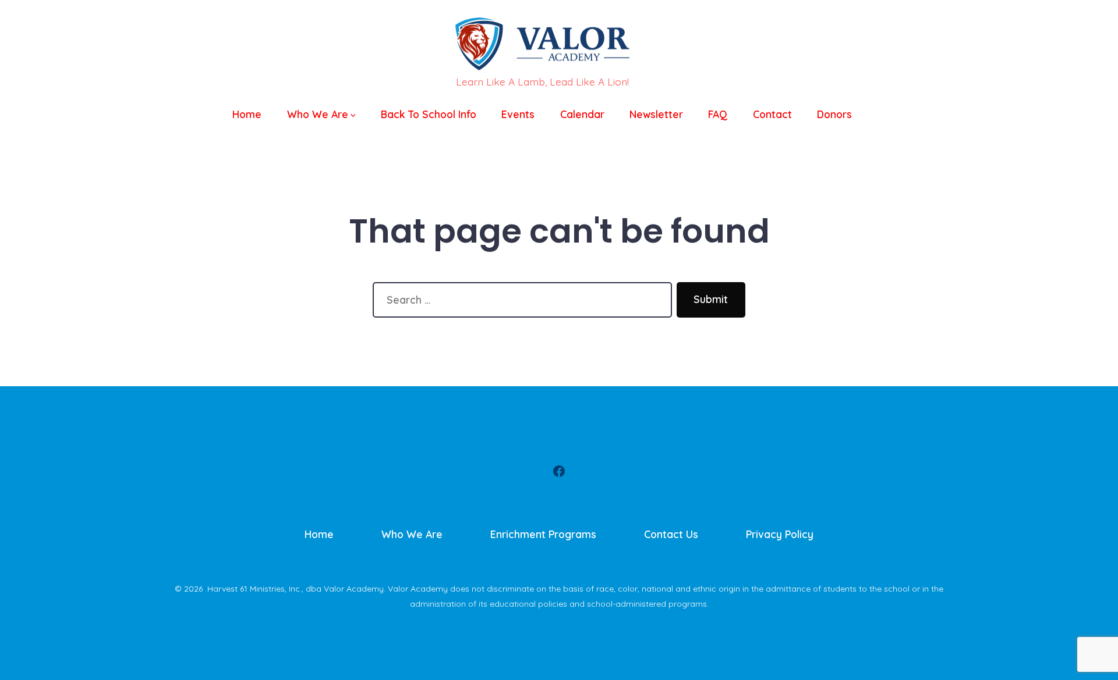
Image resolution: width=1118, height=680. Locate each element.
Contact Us (671, 534)
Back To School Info (428, 114)
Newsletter (656, 114)
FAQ (717, 114)
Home (246, 114)
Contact (772, 114)
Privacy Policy (779, 534)
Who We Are (317, 114)
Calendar (582, 114)
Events (518, 114)
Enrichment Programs (543, 534)
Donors (834, 114)
